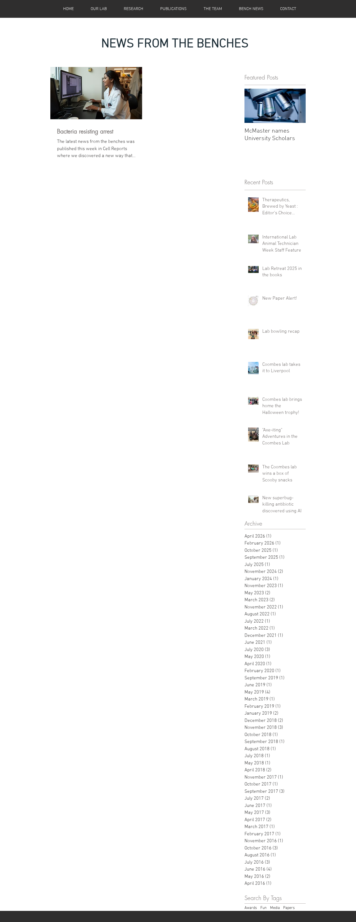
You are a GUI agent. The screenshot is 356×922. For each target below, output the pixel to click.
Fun (263, 908)
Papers (289, 908)
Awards (250, 908)
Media (275, 908)
